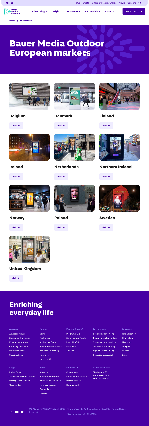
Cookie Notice (74, 414)
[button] (139, 2)
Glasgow (126, 346)
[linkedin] (7, 3)
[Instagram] (12, 3)
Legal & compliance (90, 409)
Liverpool (126, 342)
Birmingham (127, 338)
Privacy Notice (119, 409)
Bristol (125, 355)
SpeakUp (105, 409)
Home (12, 21)
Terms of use (73, 409)
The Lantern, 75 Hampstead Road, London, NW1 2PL (101, 375)
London (126, 351)
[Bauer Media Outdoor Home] (12, 11)
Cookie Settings (90, 414)
